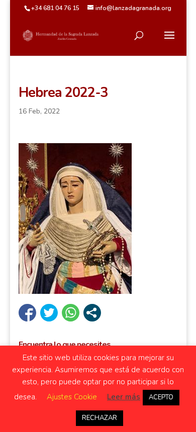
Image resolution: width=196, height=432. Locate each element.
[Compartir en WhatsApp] (70, 312)
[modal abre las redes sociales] (92, 312)
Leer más (123, 397)
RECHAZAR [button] (99, 417)
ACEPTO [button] (161, 397)
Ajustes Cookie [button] (72, 397)
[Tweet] (49, 312)
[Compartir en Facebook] (27, 312)
